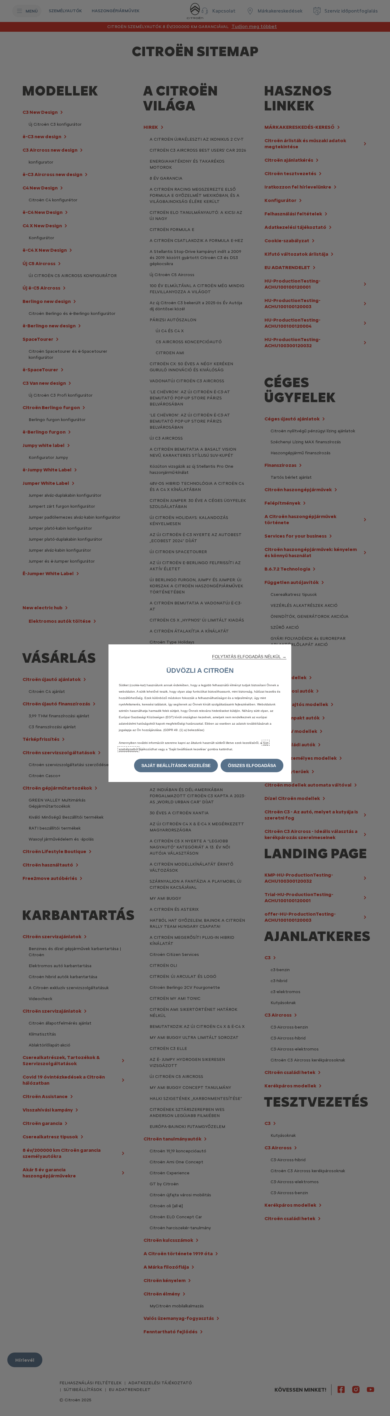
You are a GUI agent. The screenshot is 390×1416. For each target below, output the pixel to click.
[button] (249, 656)
